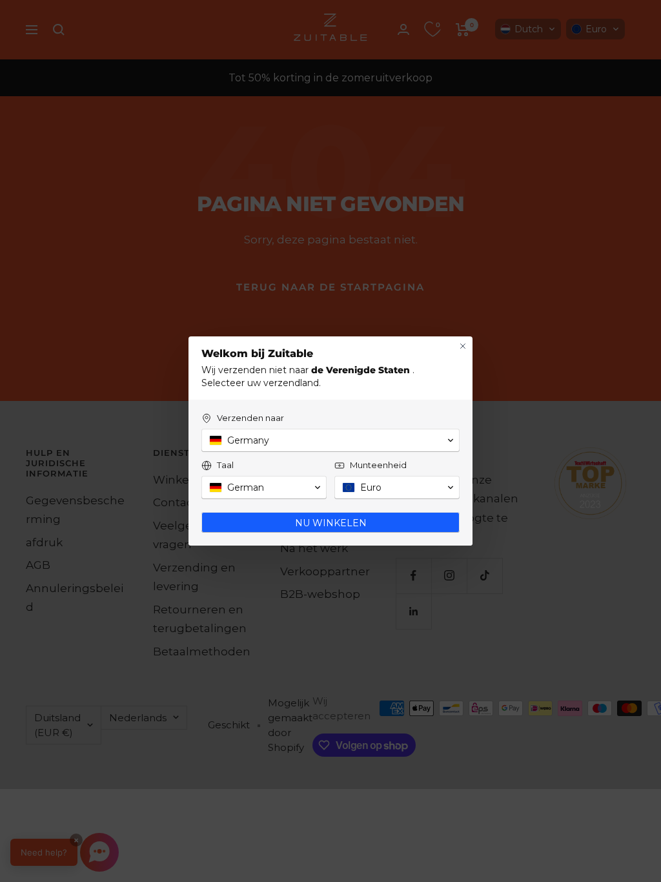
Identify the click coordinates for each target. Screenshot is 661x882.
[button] (330, 440)
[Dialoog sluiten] (463, 346)
